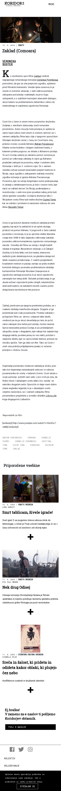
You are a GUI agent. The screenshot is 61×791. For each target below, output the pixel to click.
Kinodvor (35, 445)
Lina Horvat (8, 507)
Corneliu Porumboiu (25, 441)
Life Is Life (51, 395)
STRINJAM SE (27, 786)
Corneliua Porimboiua (47, 80)
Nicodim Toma (16, 207)
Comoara (32, 437)
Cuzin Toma (19, 445)
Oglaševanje (11, 765)
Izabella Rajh (9, 657)
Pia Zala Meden (10, 582)
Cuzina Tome (49, 199)
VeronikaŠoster (9, 62)
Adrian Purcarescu (44, 144)
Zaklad (37, 76)
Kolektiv (9, 758)
